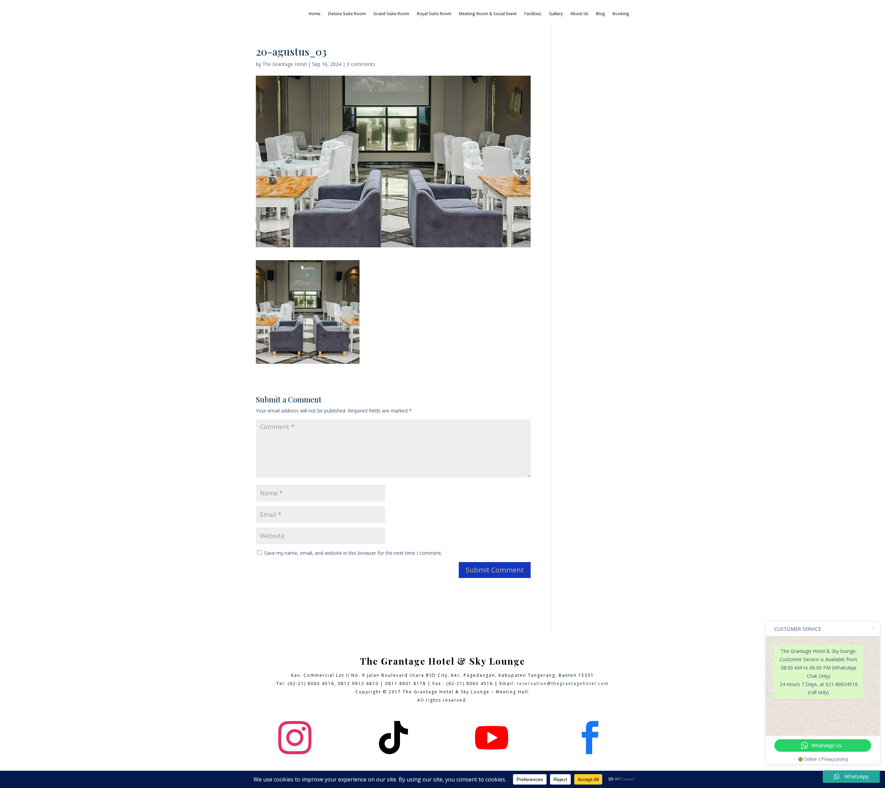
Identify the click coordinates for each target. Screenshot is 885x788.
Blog (600, 14)
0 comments (361, 64)
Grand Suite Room (391, 14)
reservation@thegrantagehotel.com (563, 683)
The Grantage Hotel (284, 64)
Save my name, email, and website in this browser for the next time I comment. (353, 553)
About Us (579, 14)
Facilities (532, 14)
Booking (621, 14)
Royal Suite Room (434, 14)
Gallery (556, 14)
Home (314, 14)
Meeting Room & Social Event (488, 14)
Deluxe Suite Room (347, 14)
